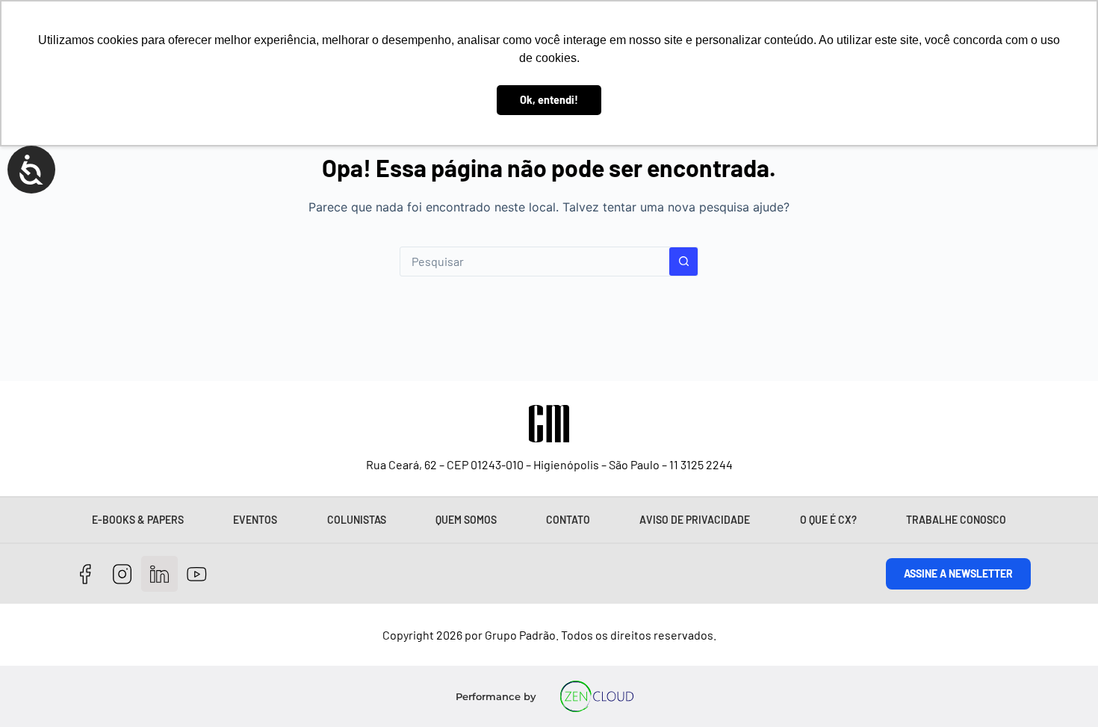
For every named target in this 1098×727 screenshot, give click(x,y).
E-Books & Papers (138, 519)
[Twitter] (159, 574)
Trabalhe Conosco (956, 519)
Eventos (255, 519)
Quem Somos (466, 519)
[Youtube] (197, 574)
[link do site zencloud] (597, 696)
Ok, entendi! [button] (549, 99)
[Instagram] (123, 574)
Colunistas (356, 519)
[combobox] (534, 261)
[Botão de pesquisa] (683, 261)
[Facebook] (85, 574)
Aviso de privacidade (694, 519)
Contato (568, 519)
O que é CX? (828, 519)
